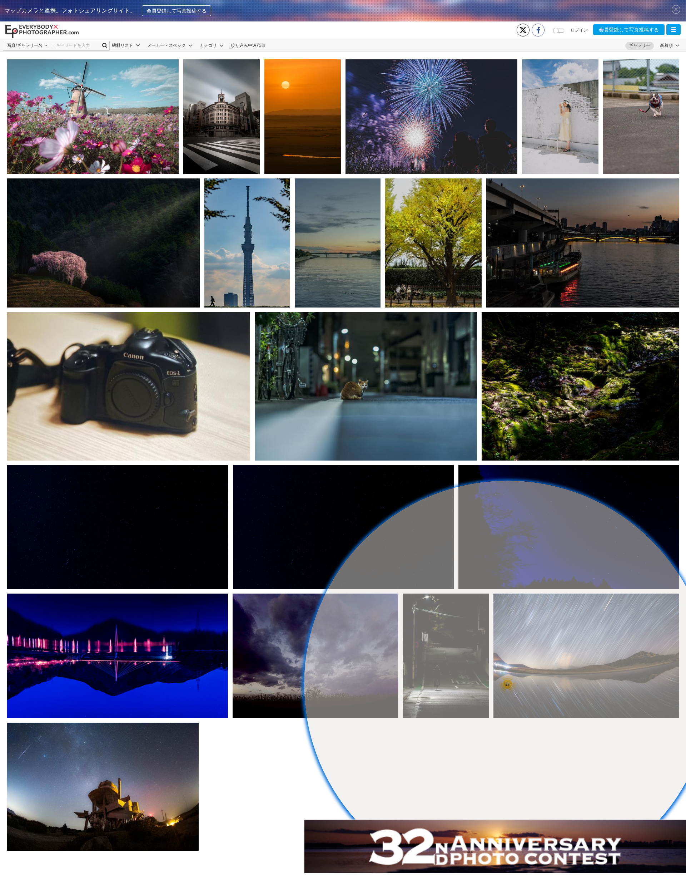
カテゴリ (209, 45)
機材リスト (123, 45)
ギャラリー (639, 45)
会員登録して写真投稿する (176, 11)
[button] (673, 29)
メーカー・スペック (167, 45)
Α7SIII (259, 45)
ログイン (579, 30)
